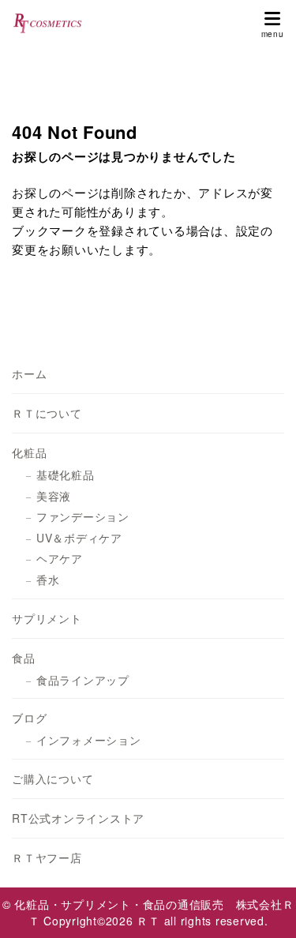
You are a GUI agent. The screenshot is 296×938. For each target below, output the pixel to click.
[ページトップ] (264, 906)
